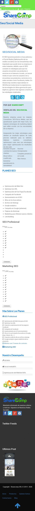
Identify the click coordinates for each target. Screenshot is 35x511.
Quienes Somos (24, 494)
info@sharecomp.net (9, 9)
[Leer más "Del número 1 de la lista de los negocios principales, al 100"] (9, 456)
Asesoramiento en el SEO (13, 197)
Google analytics (10, 206)
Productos (12, 494)
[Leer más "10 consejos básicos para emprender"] (9, 467)
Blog (15, 498)
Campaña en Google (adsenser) (15, 208)
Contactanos (6, 498)
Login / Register (24, 9)
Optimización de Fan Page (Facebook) (18, 192)
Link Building (9, 217)
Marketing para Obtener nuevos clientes (18, 214)
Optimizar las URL (11, 189)
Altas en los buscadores (13, 200)
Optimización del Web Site (14, 186)
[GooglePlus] (12, 2)
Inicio (4, 494)
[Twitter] (7, 2)
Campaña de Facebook (13, 194)
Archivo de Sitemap (11, 203)
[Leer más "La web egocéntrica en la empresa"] (9, 462)
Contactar (7, 262)
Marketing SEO (10, 347)
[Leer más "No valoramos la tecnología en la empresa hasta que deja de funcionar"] (9, 473)
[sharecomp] (17, 14)
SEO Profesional (10, 316)
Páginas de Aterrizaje (12, 211)
